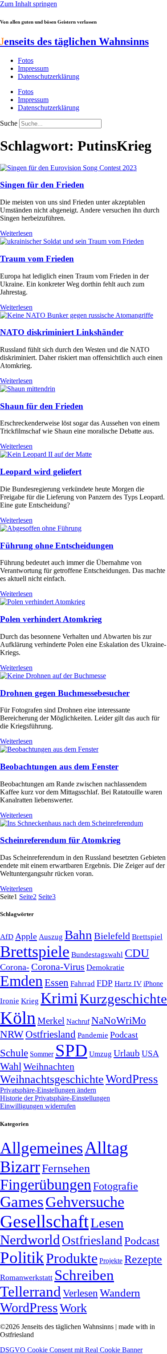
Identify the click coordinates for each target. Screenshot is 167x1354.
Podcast (124, 1034)
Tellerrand (30, 1292)
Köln (18, 1018)
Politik (22, 1257)
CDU (137, 953)
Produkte (72, 1258)
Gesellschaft (44, 1221)
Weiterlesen (16, 233)
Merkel (51, 1021)
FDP (105, 983)
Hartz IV (128, 983)
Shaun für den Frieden (41, 406)
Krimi (59, 998)
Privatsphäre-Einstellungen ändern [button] (48, 1090)
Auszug (51, 936)
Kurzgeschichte (123, 998)
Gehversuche (84, 1202)
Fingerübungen (45, 1184)
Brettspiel (147, 937)
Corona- (14, 967)
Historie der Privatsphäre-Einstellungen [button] (55, 1098)
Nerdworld (30, 1240)
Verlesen (80, 1293)
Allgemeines (41, 1148)
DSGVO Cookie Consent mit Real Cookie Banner (71, 1350)
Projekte (110, 1260)
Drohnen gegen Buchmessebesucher (65, 693)
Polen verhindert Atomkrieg (51, 619)
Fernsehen (66, 1168)
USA (150, 1053)
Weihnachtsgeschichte (52, 1079)
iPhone (153, 984)
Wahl (10, 1066)
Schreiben (84, 1275)
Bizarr (20, 1167)
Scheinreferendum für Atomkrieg (60, 840)
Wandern (120, 1293)
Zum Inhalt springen (28, 4)
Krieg (30, 1000)
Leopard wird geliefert (40, 471)
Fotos (25, 60)
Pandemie (92, 1035)
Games (22, 1202)
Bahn (78, 935)
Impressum (33, 68)
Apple (26, 936)
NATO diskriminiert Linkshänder (61, 332)
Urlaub (127, 1053)
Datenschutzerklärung (48, 76)
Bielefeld (112, 935)
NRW (12, 1034)
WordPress (132, 1079)
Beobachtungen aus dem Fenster (59, 766)
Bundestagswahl (97, 954)
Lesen (107, 1223)
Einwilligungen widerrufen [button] (38, 1106)
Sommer (41, 1054)
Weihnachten (48, 1066)
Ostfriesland (50, 1034)
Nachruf (78, 1021)
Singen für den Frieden (42, 184)
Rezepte (143, 1259)
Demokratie (105, 967)
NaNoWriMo (118, 1020)
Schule (14, 1053)
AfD (6, 937)
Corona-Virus (58, 966)
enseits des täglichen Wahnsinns (74, 41)
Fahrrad (82, 983)
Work (73, 1308)
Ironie (9, 1001)
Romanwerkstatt (26, 1277)
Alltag (106, 1147)
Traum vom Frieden (37, 258)
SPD (71, 1050)
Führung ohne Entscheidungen (57, 545)
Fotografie (115, 1186)
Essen (57, 982)
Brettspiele (34, 952)
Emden (21, 981)
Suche (8, 123)
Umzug (100, 1054)
